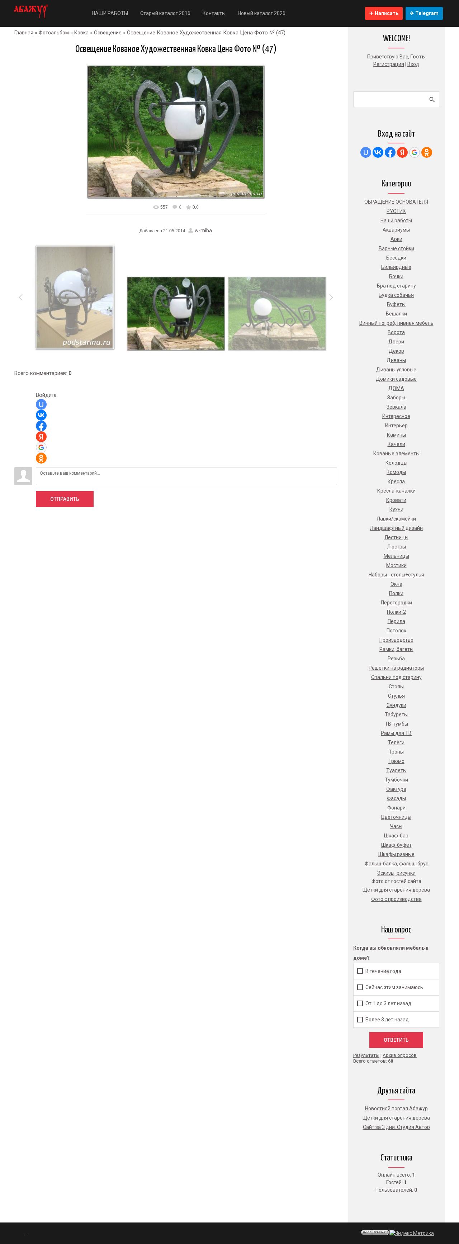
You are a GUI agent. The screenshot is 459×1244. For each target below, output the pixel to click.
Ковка (81, 32)
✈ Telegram (424, 13)
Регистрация (388, 64)
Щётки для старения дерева (396, 1118)
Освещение (108, 32)
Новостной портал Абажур (396, 1108)
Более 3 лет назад (387, 1019)
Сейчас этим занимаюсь (394, 987)
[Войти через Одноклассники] (41, 458)
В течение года (383, 971)
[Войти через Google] (41, 447)
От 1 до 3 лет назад (388, 1003)
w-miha (203, 230)
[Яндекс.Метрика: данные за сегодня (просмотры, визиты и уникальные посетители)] (411, 1233)
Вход (413, 64)
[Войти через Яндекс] (41, 436)
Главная (23, 32)
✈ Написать (383, 13)
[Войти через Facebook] (41, 426)
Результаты (366, 1055)
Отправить (64, 499)
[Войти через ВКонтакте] (41, 415)
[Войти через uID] (41, 404)
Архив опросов (400, 1055)
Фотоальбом (54, 32)
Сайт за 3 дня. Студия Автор (396, 1127)
